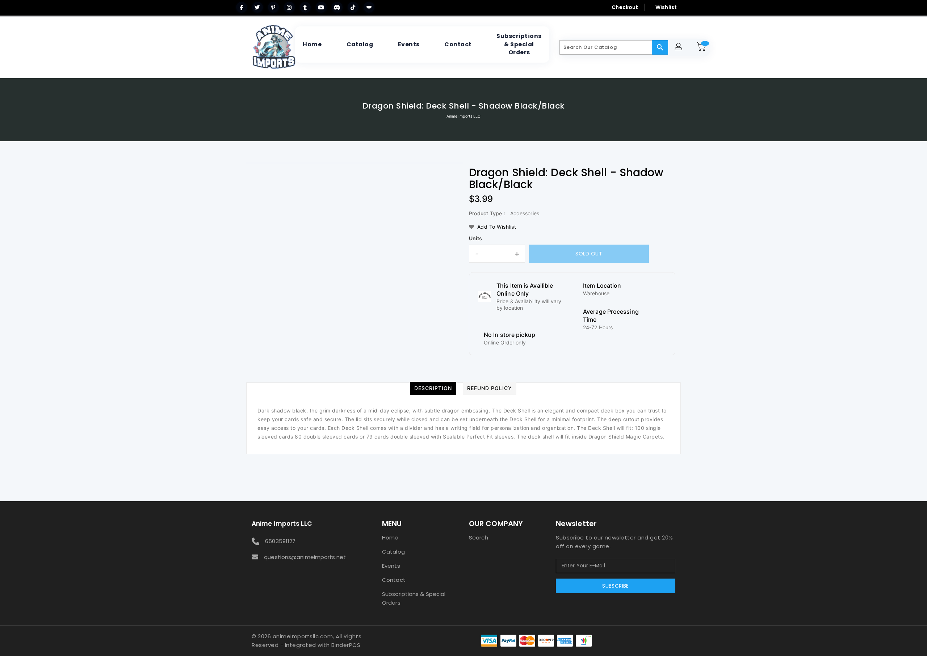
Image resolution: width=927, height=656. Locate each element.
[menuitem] (312, 44)
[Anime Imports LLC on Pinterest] (273, 7)
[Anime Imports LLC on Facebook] (241, 7)
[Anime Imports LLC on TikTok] (353, 7)
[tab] (433, 388)
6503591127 (280, 541)
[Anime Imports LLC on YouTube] (321, 7)
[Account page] (679, 47)
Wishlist (666, 7)
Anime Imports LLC (463, 116)
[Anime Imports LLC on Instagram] (289, 7)
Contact (394, 580)
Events (391, 566)
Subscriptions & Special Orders (413, 598)
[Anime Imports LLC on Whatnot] (369, 7)
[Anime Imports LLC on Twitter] (257, 7)
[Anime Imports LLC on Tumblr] (305, 7)
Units (475, 238)
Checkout (625, 7)
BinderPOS (346, 645)
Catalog (393, 551)
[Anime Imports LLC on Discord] (337, 7)
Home (390, 537)
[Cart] (702, 47)
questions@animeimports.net (305, 557)
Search (478, 537)
